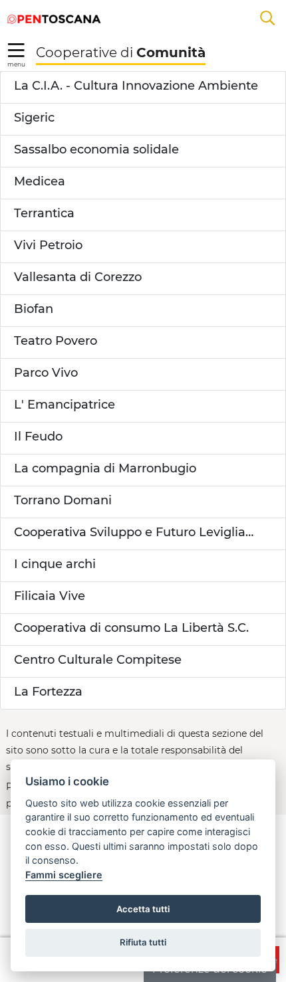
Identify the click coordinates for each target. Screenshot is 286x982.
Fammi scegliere (63, 874)
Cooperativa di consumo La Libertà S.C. (131, 628)
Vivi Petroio (48, 245)
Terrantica (44, 213)
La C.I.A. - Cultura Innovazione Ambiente (136, 85)
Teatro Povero (55, 341)
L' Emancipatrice (64, 404)
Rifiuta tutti (143, 942)
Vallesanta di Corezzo (78, 277)
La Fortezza (48, 691)
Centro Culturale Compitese (98, 659)
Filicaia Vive (49, 596)
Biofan (33, 309)
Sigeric (34, 117)
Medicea (39, 181)
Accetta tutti (143, 909)
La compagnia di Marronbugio (105, 468)
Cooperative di (121, 52)
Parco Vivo (46, 372)
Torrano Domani (63, 500)
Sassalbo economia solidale (96, 149)
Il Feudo (38, 436)
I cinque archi (55, 564)
